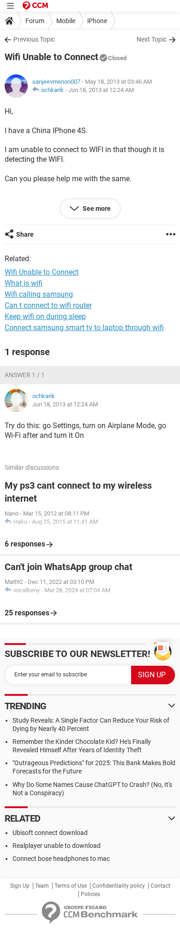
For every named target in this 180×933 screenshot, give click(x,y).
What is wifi (23, 283)
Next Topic (152, 39)
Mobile (65, 21)
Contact (160, 886)
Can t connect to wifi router (48, 305)
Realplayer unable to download (56, 845)
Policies (90, 894)
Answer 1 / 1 (25, 375)
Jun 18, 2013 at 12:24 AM (101, 89)
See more (96, 208)
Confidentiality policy (118, 886)
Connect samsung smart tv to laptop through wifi (84, 327)
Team (42, 886)
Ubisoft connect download (50, 832)
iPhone (97, 21)
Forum (34, 21)
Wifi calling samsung (39, 294)
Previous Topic (34, 39)
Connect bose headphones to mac (61, 858)
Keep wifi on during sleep (45, 316)
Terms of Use (70, 886)
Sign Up (20, 886)
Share (25, 234)
